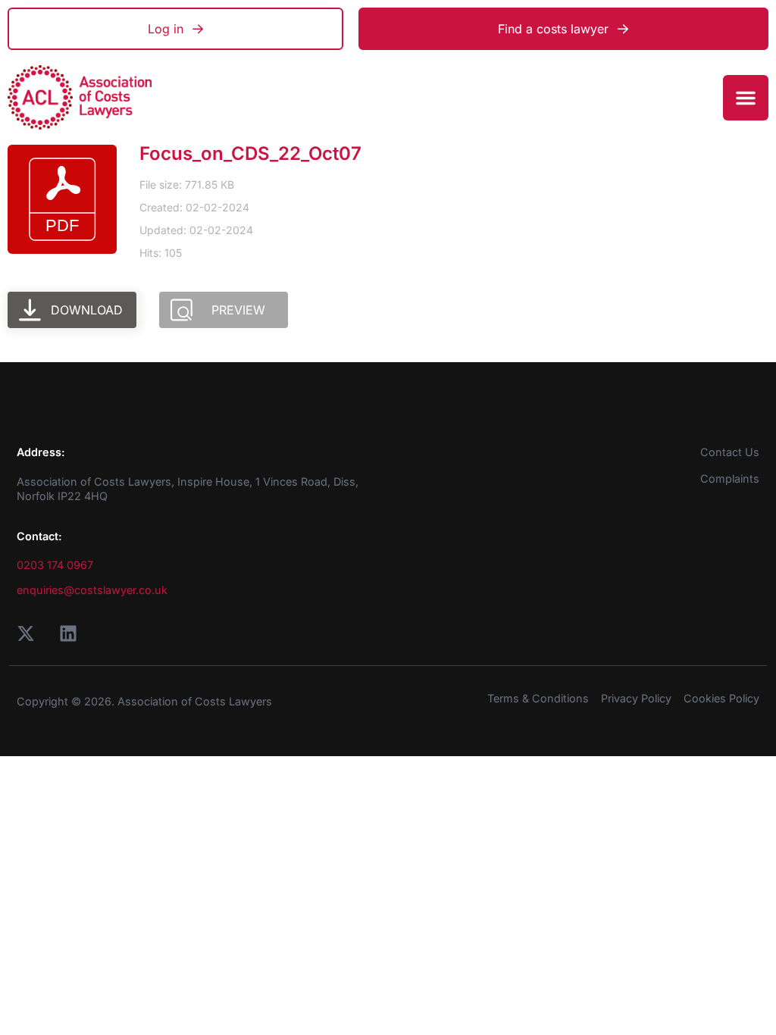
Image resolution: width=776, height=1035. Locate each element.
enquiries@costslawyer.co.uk (92, 589)
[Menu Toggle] (745, 97)
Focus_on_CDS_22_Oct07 (250, 153)
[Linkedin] (68, 633)
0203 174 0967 (55, 564)
